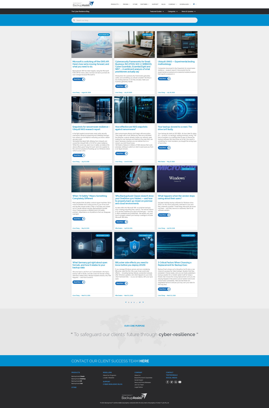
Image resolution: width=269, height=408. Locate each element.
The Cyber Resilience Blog (80, 11)
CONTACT (169, 372)
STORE (73, 387)
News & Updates (187, 11)
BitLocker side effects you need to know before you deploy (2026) (131, 263)
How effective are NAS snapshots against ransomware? (131, 128)
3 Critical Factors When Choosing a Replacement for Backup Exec (174, 263)
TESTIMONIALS (171, 375)
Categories (171, 11)
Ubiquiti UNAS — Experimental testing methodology (176, 62)
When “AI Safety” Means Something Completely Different (90, 197)
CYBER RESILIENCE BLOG (112, 384)
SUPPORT (106, 381)
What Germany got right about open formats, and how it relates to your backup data (90, 265)
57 (140, 302)
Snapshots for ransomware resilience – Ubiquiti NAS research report (91, 128)
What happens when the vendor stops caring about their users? (176, 197)
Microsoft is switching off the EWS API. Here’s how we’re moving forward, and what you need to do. (91, 64)
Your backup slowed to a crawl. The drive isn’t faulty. (175, 128)
